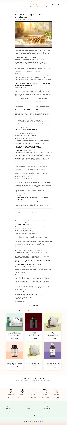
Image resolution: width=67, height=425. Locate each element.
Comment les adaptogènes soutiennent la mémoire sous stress (30, 295)
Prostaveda (33, 332)
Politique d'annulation (48, 408)
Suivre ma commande (29, 405)
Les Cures (7, 406)
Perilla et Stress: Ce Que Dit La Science (24, 297)
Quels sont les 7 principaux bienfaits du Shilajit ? (26, 294)
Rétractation (46, 411)
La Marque (8, 408)
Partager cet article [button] (20, 11)
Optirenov (52, 361)
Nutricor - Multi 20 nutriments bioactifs (14, 361)
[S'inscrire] (41, 385)
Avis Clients (8, 410)
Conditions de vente (47, 405)
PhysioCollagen (33, 361)
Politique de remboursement (49, 406)
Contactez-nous (28, 408)
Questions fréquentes (29, 406)
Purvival (44, 220)
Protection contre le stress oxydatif (24, 62)
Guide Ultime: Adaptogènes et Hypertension (25, 298)
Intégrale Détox (14, 332)
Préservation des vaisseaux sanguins (42, 106)
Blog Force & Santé (9, 411)
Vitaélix (52, 332)
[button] (6, 4)
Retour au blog (34, 305)
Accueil (7, 405)
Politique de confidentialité (49, 410)
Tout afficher (33, 372)
